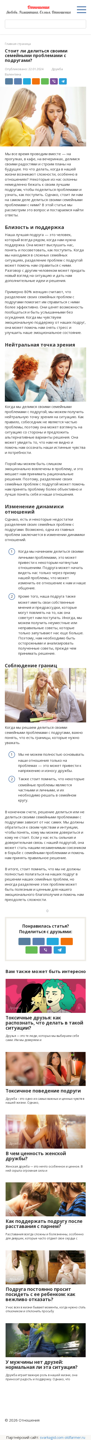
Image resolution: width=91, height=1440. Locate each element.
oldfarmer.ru (75, 1437)
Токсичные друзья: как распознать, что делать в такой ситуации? (44, 1023)
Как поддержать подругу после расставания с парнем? (44, 1223)
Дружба (57, 69)
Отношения (38, 7)
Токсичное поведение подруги (43, 1091)
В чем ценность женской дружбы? (36, 1156)
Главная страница (18, 44)
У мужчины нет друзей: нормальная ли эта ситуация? (41, 1364)
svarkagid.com (52, 1437)
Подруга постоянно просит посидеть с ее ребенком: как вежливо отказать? (40, 1294)
